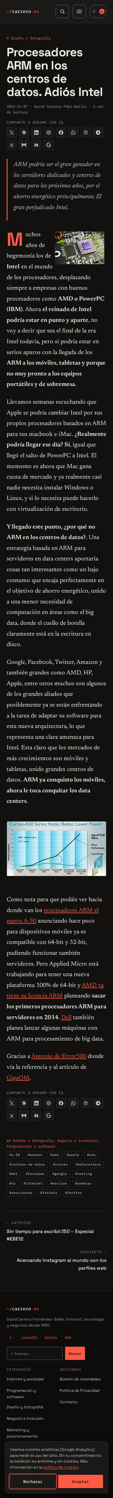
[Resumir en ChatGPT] (49, 132)
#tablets (48, 1193)
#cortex (60, 1164)
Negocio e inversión (77, 1140)
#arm (91, 1155)
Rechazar (32, 1481)
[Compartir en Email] (24, 145)
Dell (66, 1018)
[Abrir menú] (79, 11)
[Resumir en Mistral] (36, 145)
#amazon (35, 1155)
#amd (54, 1155)
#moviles (58, 1183)
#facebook (35, 1174)
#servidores (21, 1193)
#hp (12, 1183)
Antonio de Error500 (58, 1056)
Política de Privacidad (79, 1390)
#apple (73, 1155)
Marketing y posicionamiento (22, 1433)
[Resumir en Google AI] (49, 145)
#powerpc (83, 1183)
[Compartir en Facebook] (61, 132)
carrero (23, 11)
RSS (68, 1337)
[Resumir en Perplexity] (86, 132)
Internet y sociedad (25, 1379)
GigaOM (18, 1078)
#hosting (83, 1174)
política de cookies (60, 1467)
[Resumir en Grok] (12, 145)
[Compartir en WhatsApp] (73, 132)
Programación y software (31, 1146)
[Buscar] (62, 11)
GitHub (51, 1337)
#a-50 (14, 1155)
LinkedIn (29, 1337)
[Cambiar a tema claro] (97, 11)
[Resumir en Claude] (24, 132)
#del (13, 1174)
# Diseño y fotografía (29, 38)
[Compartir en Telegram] (98, 132)
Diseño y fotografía (33, 1140)
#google (59, 1174)
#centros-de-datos (27, 1164)
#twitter (73, 1193)
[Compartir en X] (12, 132)
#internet (33, 1183)
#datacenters (88, 1164)
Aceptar (80, 1481)
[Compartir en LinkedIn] (36, 132)
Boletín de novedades (80, 1379)
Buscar (75, 1353)
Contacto (68, 1401)
